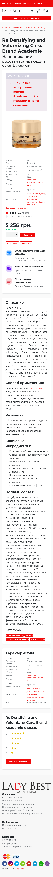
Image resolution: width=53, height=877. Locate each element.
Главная (6, 27)
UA (7, 4)
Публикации (9, 828)
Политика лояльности (14, 825)
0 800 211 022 (20, 3)
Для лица (31, 196)
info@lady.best (10, 843)
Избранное (12, 243)
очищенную (37, 388)
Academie (31, 180)
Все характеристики (16, 208)
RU (11, 4)
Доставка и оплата (12, 800)
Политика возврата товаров (17, 807)
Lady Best (19, 868)
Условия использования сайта (18, 804)
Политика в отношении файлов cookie (23, 813)
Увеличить (26, 133)
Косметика (18, 27)
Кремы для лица (38, 639)
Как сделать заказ (12, 797)
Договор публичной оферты (17, 810)
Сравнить (26, 243)
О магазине (9, 794)
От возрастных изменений (33, 199)
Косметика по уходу (35, 27)
